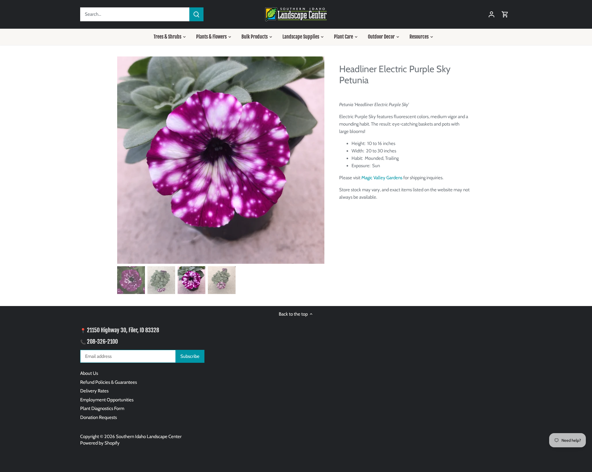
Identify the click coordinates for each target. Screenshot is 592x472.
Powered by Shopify (100, 443)
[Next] (315, 160)
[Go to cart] (505, 14)
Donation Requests (98, 417)
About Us (89, 373)
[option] (220, 160)
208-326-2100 (102, 341)
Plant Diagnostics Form (102, 408)
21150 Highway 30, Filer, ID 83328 (123, 330)
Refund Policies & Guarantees (108, 382)
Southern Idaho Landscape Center (149, 436)
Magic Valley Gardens (381, 177)
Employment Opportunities (107, 400)
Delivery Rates (94, 391)
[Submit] (196, 14)
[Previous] (126, 160)
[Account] (491, 14)
